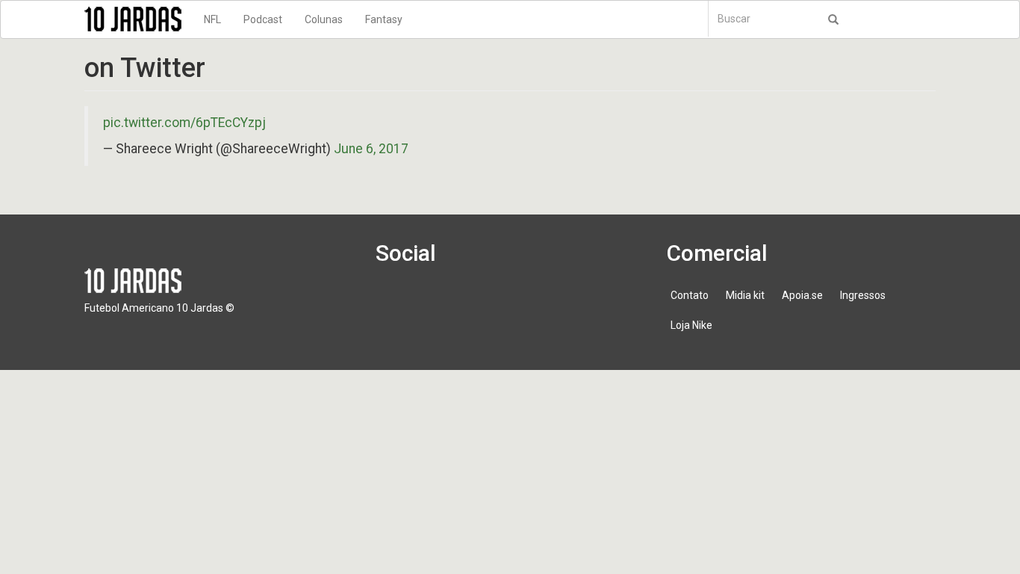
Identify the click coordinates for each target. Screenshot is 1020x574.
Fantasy (383, 19)
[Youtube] (480, 303)
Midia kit (745, 295)
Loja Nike (691, 325)
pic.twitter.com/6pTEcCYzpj (184, 122)
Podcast (262, 19)
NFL (212, 19)
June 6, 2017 (371, 148)
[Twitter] (438, 303)
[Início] (138, 19)
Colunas (324, 19)
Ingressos (863, 295)
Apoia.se (802, 295)
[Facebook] (395, 303)
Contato (690, 295)
